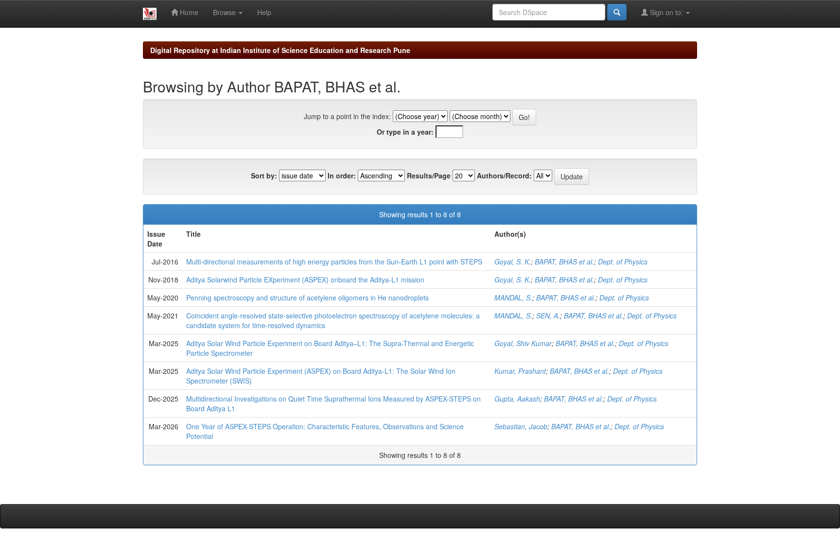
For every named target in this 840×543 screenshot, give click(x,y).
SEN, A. (548, 315)
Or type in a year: (405, 132)
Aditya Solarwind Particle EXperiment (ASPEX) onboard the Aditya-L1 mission (305, 279)
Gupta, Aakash (517, 398)
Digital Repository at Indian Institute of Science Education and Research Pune (280, 50)
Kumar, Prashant (520, 371)
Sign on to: (666, 12)
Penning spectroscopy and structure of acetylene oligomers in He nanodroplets (307, 297)
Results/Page (429, 175)
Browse (225, 12)
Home (188, 12)
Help (264, 12)
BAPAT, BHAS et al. (564, 261)
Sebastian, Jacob (520, 426)
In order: (342, 175)
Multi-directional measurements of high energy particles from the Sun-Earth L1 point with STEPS (334, 261)
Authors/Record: (504, 175)
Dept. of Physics (623, 261)
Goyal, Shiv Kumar (523, 343)
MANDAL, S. (513, 297)
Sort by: (264, 175)
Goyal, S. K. (512, 261)
